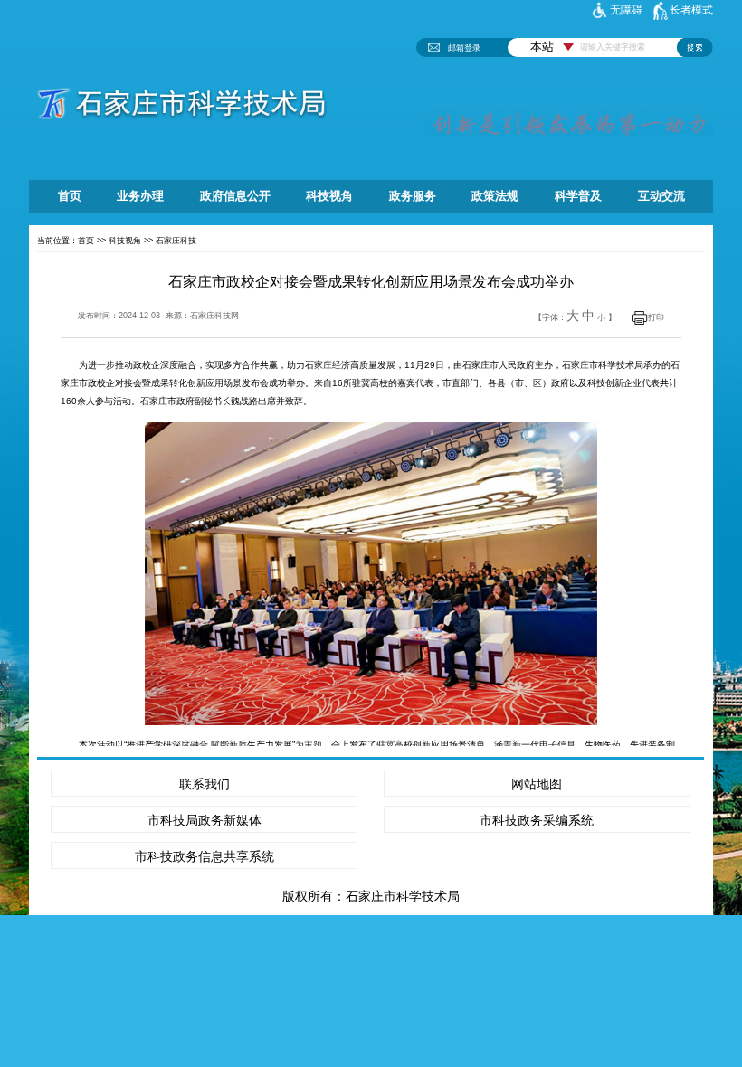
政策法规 (494, 196)
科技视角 (329, 196)
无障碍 (626, 10)
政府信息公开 (235, 196)
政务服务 (412, 196)
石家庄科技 (176, 240)
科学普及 (578, 196)
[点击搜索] (695, 47)
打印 (656, 317)
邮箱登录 (464, 47)
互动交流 (661, 196)
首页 (69, 196)
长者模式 (691, 10)
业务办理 (140, 196)
